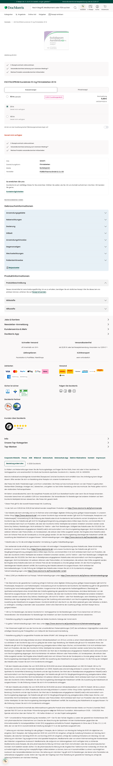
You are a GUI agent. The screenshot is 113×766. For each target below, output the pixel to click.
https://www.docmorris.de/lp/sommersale (85, 508)
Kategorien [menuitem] (8, 14)
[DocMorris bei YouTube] (74, 391)
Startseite (7, 22)
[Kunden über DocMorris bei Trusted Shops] (16, 427)
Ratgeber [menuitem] (42, 14)
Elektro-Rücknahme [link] (78, 458)
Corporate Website (12, 458)
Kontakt (91, 458)
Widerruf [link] (37, 458)
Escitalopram (45, 168)
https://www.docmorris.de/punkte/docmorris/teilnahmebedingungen (73, 624)
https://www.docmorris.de (25, 515)
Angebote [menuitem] (21, 14)
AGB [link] (30, 458)
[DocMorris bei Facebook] (65, 391)
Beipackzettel (14, 267)
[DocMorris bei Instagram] (70, 391)
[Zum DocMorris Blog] (61, 391)
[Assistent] (5, 761)
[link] (8, 406)
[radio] (7, 96)
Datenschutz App (61, 458)
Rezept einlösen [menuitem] (57, 14)
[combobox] (54, 8)
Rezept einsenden (39, 292)
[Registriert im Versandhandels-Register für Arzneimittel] (23, 392)
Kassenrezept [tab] (30, 90)
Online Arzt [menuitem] (32, 14)
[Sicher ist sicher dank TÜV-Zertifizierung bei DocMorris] (7, 391)
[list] (56, 40)
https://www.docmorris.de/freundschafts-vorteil (84, 537)
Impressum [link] (100, 458)
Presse (24, 458)
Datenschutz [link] (48, 458)
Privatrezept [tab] (83, 90)
